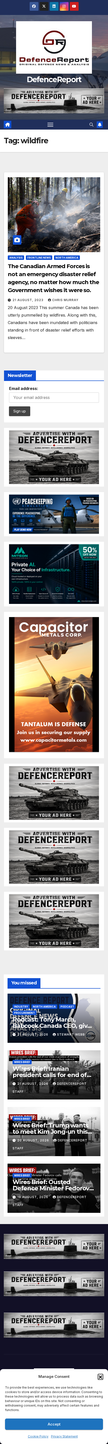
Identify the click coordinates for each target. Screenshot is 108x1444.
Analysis (16, 257)
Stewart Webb (71, 1034)
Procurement (24, 1012)
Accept (54, 1424)
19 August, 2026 (33, 1197)
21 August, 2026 (33, 1034)
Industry (21, 1006)
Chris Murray (65, 300)
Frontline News (39, 257)
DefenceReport (54, 79)
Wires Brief (22, 1062)
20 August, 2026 (33, 1140)
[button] (100, 1376)
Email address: (23, 388)
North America (67, 257)
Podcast (67, 1006)
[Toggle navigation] (50, 124)
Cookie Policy (38, 1436)
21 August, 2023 (28, 300)
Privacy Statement (64, 1436)
